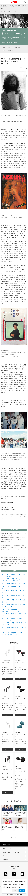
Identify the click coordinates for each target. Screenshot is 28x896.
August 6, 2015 (22, 511)
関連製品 (17, 47)
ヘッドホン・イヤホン (9, 5)
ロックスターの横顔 (19, 5)
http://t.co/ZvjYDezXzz (6, 502)
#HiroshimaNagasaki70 (7, 507)
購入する (7, 678)
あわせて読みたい (8, 50)
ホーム (2, 5)
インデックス (6, 47)
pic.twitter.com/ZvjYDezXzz (8, 509)
